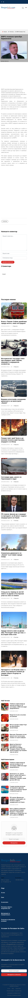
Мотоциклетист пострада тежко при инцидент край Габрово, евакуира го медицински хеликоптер (12, 361)
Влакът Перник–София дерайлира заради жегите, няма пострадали (14, 322)
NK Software (16, 986)
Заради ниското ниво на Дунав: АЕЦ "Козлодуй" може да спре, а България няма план (13, 632)
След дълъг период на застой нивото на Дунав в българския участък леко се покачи (12, 593)
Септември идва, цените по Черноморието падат (11, 478)
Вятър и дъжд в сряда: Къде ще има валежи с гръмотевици (18, 726)
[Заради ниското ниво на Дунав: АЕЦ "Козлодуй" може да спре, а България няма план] (14, 620)
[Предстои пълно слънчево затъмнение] (5, 718)
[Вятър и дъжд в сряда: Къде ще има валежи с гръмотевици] (5, 728)
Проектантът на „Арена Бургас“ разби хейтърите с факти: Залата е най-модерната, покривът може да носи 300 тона (18, 777)
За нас (3, 892)
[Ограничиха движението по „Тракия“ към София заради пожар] (14, 542)
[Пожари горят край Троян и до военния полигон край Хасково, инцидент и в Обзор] (14, 427)
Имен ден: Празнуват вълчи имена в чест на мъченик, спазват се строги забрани (18, 736)
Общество (15, 326)
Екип (2, 897)
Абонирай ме (14, 843)
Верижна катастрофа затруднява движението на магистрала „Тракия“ (13, 401)
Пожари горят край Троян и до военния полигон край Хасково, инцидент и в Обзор (13, 440)
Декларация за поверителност (14, 993)
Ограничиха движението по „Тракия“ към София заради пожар (11, 555)
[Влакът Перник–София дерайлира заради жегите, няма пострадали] (14, 310)
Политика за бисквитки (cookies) (14, 995)
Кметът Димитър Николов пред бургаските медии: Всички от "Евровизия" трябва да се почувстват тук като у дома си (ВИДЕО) (18, 811)
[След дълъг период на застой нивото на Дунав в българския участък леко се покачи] (14, 581)
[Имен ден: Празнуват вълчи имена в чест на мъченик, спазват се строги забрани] (5, 737)
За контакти (4, 902)
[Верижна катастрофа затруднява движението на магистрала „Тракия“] (14, 388)
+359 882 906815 (19, 880)
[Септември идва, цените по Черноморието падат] (14, 466)
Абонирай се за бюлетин (14, 974)
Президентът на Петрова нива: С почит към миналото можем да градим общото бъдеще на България (13, 672)
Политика (17, 59)
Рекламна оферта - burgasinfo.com (14, 990)
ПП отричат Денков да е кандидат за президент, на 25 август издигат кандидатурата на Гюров (14, 516)
